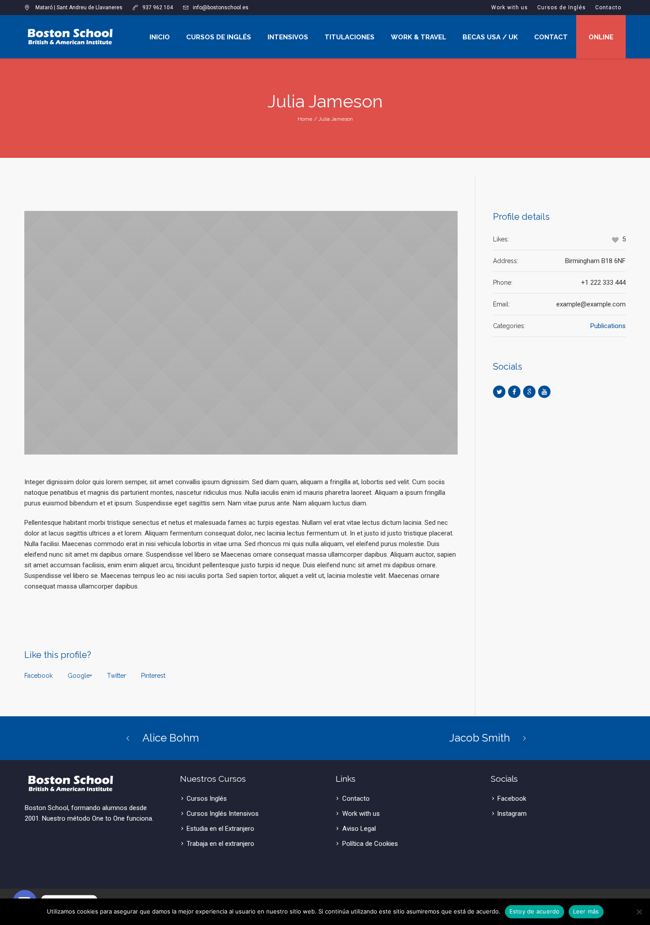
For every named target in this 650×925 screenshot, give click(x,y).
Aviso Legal (359, 829)
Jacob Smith (479, 737)
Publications (608, 326)
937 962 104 (157, 7)
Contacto (356, 799)
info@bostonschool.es (221, 7)
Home (305, 119)
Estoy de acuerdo (534, 911)
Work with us (361, 814)
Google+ (80, 675)
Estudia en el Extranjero (220, 829)
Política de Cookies (370, 844)
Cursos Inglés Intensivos (223, 814)
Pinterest (153, 675)
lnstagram (512, 814)
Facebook (38, 675)
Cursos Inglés (207, 799)
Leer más (586, 911)
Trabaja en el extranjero (220, 844)
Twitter (116, 675)
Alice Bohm (170, 737)
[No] (639, 911)
